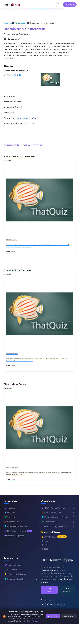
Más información (33, 621)
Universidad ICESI (15, 579)
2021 (46, 545)
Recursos (8, 23)
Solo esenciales (69, 616)
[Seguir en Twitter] (60, 604)
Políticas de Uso (14, 569)
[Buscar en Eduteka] (58, 4)
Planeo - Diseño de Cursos (56, 517)
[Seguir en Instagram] (47, 604)
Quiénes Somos (14, 565)
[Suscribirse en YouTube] (51, 604)
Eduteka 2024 (54, 537)
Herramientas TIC (15, 521)
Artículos (11, 508)
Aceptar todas (53, 616)
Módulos (11, 512)
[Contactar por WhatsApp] (64, 604)
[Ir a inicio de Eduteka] (12, 4)
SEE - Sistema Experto (18, 531)
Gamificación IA (52, 521)
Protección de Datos (17, 574)
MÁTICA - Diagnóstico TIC (55, 526)
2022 (46, 541)
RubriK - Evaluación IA (53, 512)
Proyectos (11, 517)
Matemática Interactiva (17, 526)
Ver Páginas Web (11, 75)
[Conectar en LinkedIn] (56, 604)
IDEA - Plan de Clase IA (55, 508)
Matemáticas (20, 23)
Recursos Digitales (15, 535)
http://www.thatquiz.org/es (23, 118)
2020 (46, 549)
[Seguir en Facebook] (42, 604)
